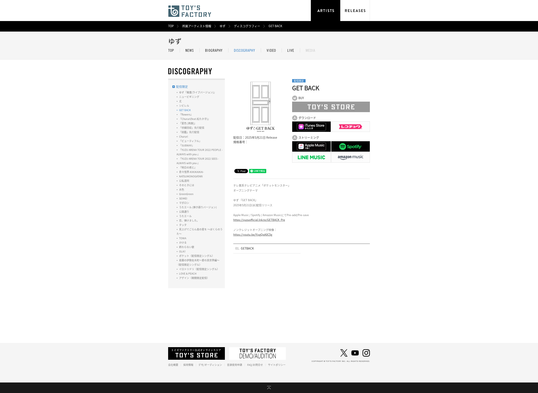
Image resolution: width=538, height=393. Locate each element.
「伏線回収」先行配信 (191, 127)
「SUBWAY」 (186, 145)
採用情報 (188, 365)
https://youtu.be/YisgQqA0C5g (252, 234)
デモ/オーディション (210, 365)
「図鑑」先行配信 (189, 132)
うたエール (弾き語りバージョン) (198, 207)
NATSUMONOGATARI (191, 176)
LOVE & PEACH (187, 273)
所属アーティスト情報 (196, 26)
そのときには (186, 185)
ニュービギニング (189, 97)
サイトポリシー (277, 365)
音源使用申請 (234, 365)
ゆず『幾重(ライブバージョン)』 (197, 92)
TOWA (182, 238)
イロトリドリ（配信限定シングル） (199, 269)
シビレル (184, 105)
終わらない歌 (186, 247)
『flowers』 (186, 114)
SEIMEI (183, 198)
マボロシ (184, 203)
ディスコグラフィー (247, 26)
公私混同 (184, 180)
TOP (171, 26)
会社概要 (173, 365)
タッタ (183, 225)
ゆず (222, 26)
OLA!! (182, 251)
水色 (181, 189)
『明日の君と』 (188, 167)
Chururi (183, 136)
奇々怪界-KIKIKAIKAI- (191, 172)
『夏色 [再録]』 (187, 123)
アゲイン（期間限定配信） (194, 278)
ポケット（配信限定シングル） (196, 256)
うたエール (185, 216)
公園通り (184, 211)
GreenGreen (186, 194)
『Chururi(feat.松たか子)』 (194, 119)
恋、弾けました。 (189, 220)
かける (183, 242)
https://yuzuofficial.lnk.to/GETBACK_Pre (259, 220)
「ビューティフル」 (190, 141)
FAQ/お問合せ (255, 365)
